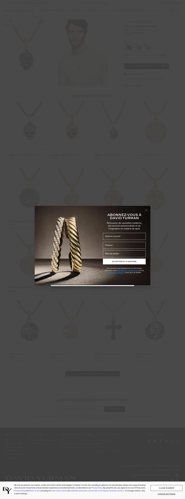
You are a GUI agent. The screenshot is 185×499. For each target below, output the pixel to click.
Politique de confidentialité (128, 270)
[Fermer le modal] (147, 209)
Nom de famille (112, 253)
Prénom (108, 245)
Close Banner (166, 488)
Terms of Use (34, 490)
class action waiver (59, 490)
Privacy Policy (96, 487)
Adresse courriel (112, 236)
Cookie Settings (166, 493)
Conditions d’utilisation (116, 272)
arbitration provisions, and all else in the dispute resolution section (97, 490)
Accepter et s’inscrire (124, 261)
